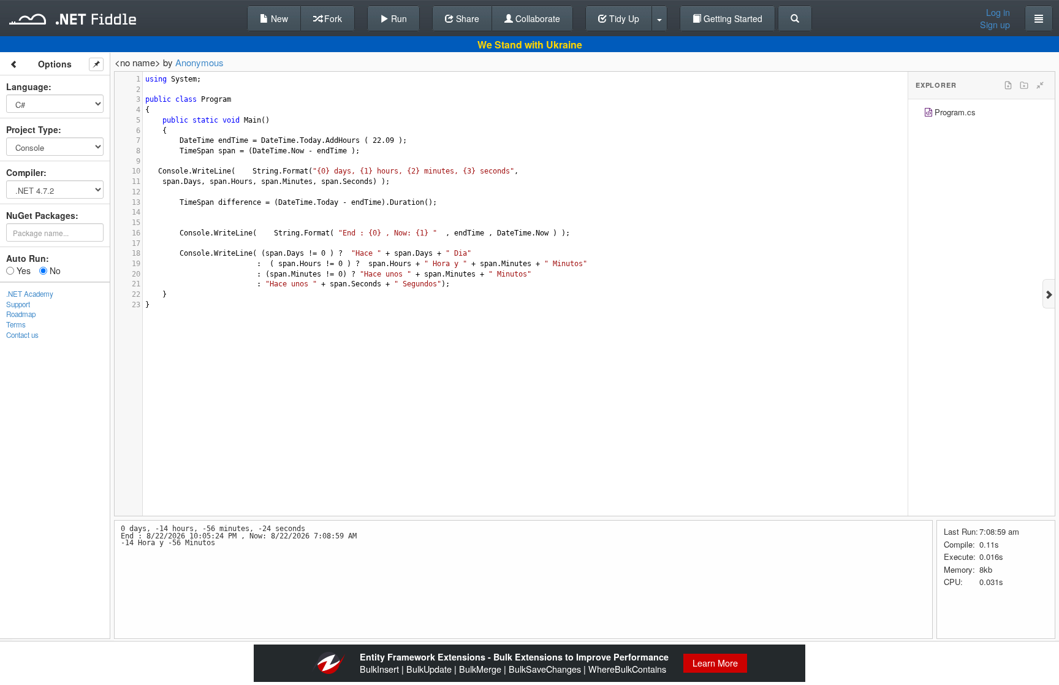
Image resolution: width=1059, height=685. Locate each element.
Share (466, 18)
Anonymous (199, 62)
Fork (332, 18)
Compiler (25, 172)
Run (398, 18)
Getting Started (731, 18)
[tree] (981, 113)
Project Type (32, 129)
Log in (998, 12)
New (278, 18)
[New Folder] (1024, 85)
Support (18, 304)
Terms (16, 324)
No (54, 270)
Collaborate (536, 18)
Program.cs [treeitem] (955, 112)
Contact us (22, 335)
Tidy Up (623, 18)
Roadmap (21, 314)
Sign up (995, 24)
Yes (22, 270)
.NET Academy (29, 294)
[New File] (1008, 85)
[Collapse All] (1040, 85)
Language (27, 86)
